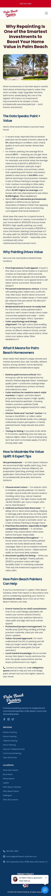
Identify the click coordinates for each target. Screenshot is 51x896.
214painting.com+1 (14, 303)
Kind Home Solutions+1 (29, 211)
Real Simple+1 (18, 505)
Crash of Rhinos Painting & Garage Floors (25, 181)
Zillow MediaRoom (28, 196)
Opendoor (39, 318)
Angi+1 (38, 166)
